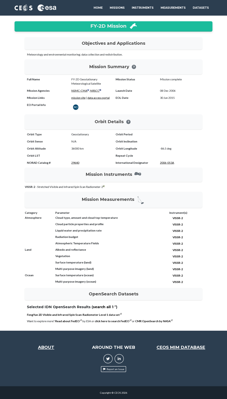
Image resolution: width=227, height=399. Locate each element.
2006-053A (167, 162)
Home (98, 7)
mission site (78, 97)
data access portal (98, 97)
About (46, 347)
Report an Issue (115, 369)
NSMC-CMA (79, 90)
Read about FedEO (67, 321)
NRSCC (94, 90)
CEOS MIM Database (181, 347)
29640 (75, 162)
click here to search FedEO (112, 321)
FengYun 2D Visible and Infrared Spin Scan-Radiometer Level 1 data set (73, 314)
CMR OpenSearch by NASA (153, 321)
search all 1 (104, 307)
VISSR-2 (178, 218)
